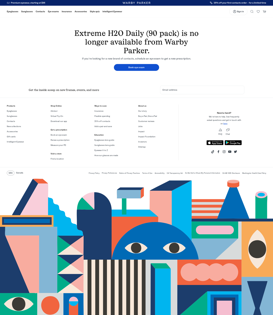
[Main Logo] (136, 3)
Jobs (140, 126)
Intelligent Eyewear (15, 142)
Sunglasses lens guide (104, 145)
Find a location (57, 159)
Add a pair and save (103, 126)
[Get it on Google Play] (233, 142)
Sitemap (142, 147)
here (225, 123)
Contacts (11, 121)
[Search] (252, 11)
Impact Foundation (147, 136)
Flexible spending (102, 116)
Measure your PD (58, 145)
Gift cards (11, 136)
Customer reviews (146, 121)
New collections (14, 126)
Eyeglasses (12, 111)
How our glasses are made (106, 155)
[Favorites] (258, 11)
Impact (141, 131)
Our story (142, 111)
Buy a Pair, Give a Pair (147, 116)
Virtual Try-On (57, 116)
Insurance (99, 111)
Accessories (12, 131)
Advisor (54, 111)
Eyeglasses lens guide (104, 140)
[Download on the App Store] (215, 142)
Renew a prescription (60, 140)
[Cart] (264, 11)
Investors (142, 142)
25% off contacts (102, 121)
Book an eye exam (59, 135)
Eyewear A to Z (101, 150)
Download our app (59, 121)
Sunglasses (12, 116)
